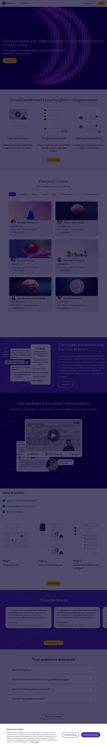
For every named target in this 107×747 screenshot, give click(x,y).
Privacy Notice (34, 742)
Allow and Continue (90, 735)
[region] (53, 735)
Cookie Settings (70, 735)
